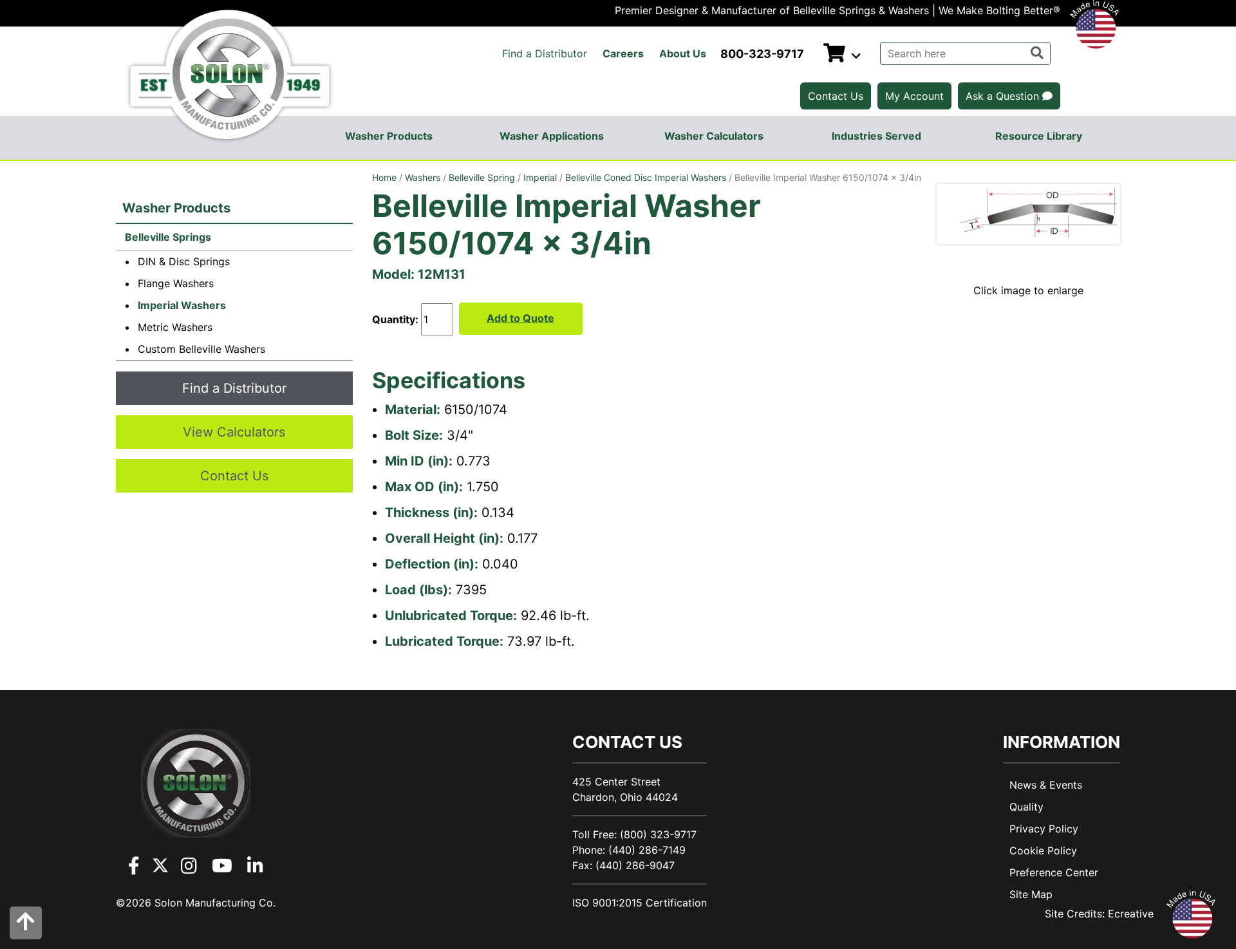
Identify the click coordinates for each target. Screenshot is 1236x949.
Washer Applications (552, 135)
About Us (682, 53)
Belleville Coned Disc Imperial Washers (645, 177)
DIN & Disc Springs (184, 261)
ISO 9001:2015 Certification (639, 902)
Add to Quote (520, 318)
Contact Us (835, 95)
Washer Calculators (713, 135)
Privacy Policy (1043, 828)
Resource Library (1038, 135)
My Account (914, 95)
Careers (623, 53)
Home (384, 177)
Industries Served (876, 135)
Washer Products (389, 135)
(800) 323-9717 (658, 834)
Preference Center (1053, 872)
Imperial (540, 177)
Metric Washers (175, 327)
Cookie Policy (1043, 850)
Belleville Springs (166, 236)
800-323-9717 (762, 54)
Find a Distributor (544, 53)
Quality (1026, 806)
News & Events (1045, 784)
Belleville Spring (482, 177)
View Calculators (234, 432)
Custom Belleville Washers (201, 349)
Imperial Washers (182, 305)
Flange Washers (176, 283)
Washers (422, 177)
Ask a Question (1004, 95)
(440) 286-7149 (647, 849)
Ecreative (1131, 913)
